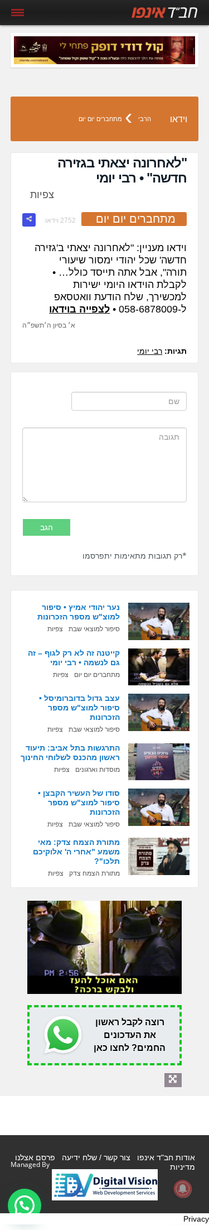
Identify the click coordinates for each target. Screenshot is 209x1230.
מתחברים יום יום (100, 119)
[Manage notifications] (183, 1189)
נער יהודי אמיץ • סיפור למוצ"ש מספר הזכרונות (78, 612)
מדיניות (182, 1166)
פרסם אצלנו (35, 1157)
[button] (24, 1205)
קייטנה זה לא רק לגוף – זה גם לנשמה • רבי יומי (74, 657)
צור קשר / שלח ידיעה (96, 1157)
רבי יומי (149, 351)
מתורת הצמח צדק (94, 873)
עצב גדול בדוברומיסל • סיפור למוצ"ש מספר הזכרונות (79, 708)
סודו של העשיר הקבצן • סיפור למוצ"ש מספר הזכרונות (79, 802)
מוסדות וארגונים (97, 769)
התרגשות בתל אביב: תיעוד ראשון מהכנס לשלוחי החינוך (70, 752)
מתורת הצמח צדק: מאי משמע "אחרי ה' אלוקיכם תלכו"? (76, 852)
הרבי (144, 119)
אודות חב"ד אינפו (166, 1157)
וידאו (178, 119)
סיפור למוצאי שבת (94, 629)
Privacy (196, 1218)
